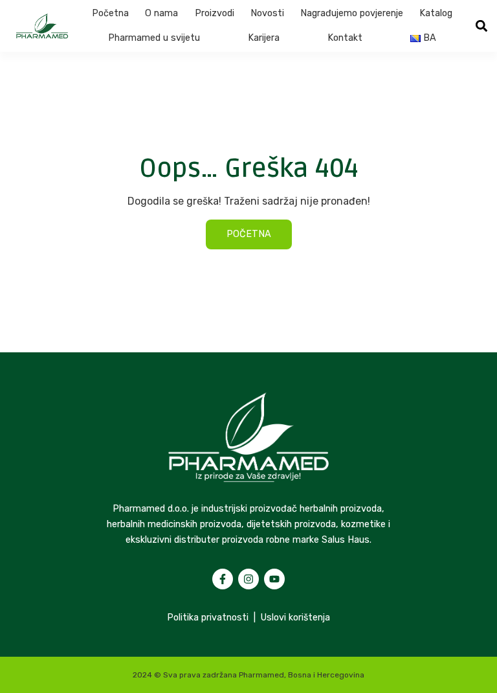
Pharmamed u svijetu (154, 37)
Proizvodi (214, 13)
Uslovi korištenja (295, 617)
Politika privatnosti (207, 617)
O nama (161, 13)
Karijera (264, 37)
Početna (110, 13)
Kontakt (344, 37)
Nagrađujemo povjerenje (351, 13)
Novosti (267, 13)
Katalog (435, 13)
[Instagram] (248, 579)
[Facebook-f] (222, 579)
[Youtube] (274, 579)
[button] (481, 26)
